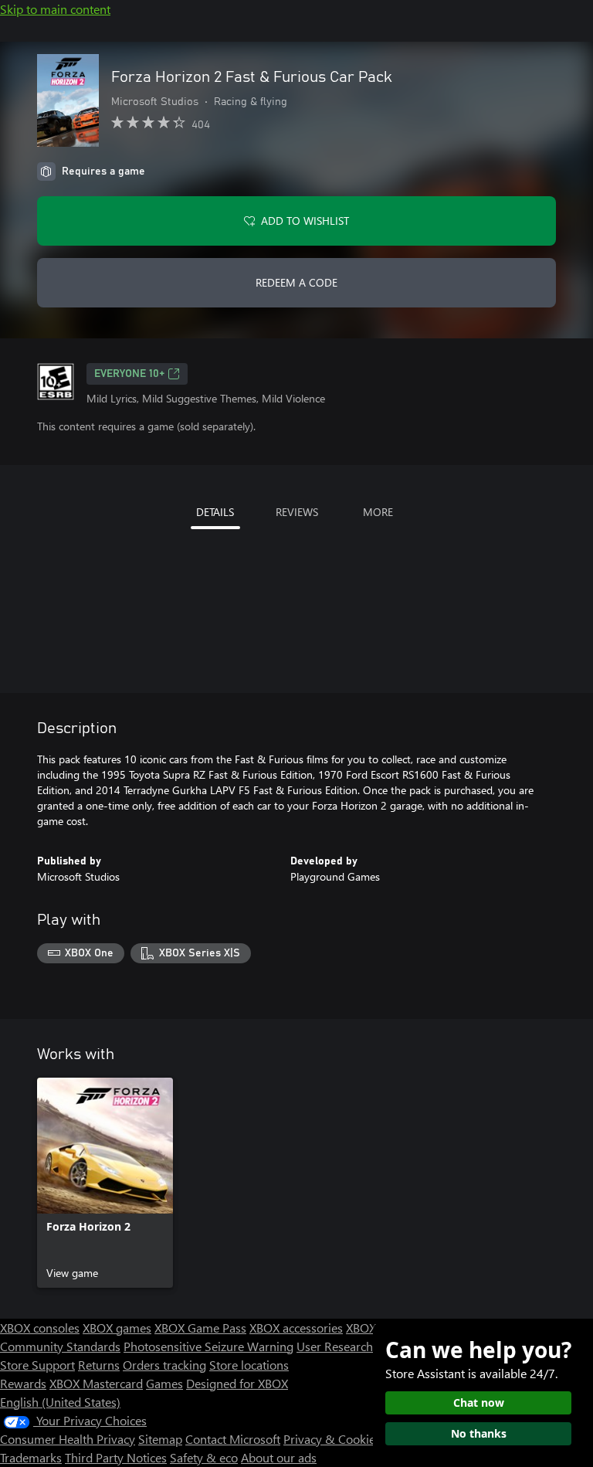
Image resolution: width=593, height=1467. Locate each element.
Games (164, 1383)
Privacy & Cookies (332, 1439)
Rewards (23, 1383)
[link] (105, 1183)
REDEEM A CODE (296, 282)
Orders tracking (164, 1365)
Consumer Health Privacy (67, 1439)
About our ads (279, 1457)
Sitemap (160, 1439)
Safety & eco (204, 1457)
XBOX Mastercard (96, 1383)
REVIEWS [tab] (297, 511)
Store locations (249, 1365)
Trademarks (31, 1457)
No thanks (479, 1433)
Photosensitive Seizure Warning (208, 1346)
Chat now (478, 1402)
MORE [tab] (378, 511)
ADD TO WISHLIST (305, 220)
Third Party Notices (116, 1457)
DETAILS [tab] (215, 511)
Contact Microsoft (232, 1439)
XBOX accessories (296, 1327)
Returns (99, 1365)
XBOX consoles (40, 1327)
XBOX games (117, 1327)
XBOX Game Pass (200, 1327)
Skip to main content (55, 9)
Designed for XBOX (237, 1383)
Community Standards (60, 1346)
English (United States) (60, 1402)
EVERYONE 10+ (129, 373)
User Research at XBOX (359, 1346)
